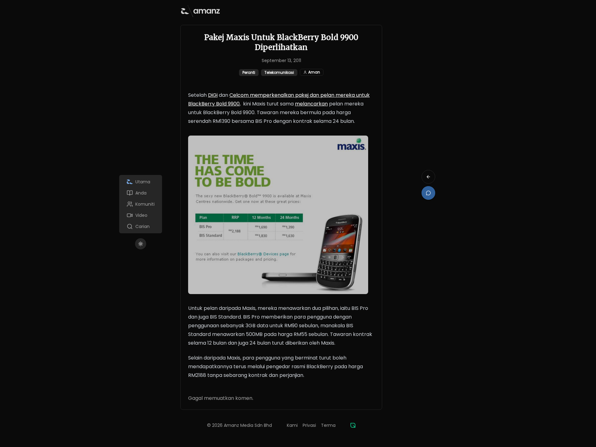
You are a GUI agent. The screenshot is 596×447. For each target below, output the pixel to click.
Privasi (309, 425)
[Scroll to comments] (428, 193)
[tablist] (140, 204)
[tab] (140, 181)
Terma (328, 425)
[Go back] (428, 177)
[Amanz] (352, 425)
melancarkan (311, 103)
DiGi (213, 95)
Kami (292, 425)
